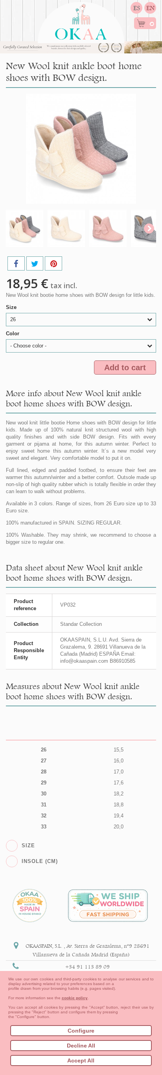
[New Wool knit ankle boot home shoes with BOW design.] (24, 228)
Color (13, 333)
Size (12, 307)
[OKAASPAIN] (81, 19)
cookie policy (75, 998)
